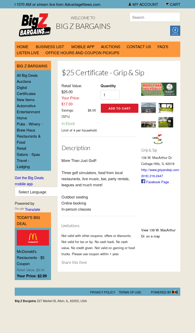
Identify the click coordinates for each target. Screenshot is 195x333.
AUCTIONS (110, 46)
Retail (21, 148)
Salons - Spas (28, 154)
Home (22, 46)
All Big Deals (27, 75)
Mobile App (82, 46)
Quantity (108, 85)
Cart (174, 4)
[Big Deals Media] (175, 292)
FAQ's (162, 46)
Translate (32, 209)
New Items (26, 99)
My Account (145, 4)
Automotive (26, 105)
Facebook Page (157, 181)
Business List (50, 46)
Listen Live (28, 52)
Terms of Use (130, 292)
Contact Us (139, 46)
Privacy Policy (102, 292)
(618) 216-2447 (152, 175)
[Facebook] (175, 30)
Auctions (24, 81)
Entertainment (28, 111)
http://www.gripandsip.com (160, 169)
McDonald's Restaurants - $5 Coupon (30, 257)
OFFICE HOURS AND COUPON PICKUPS (82, 52)
